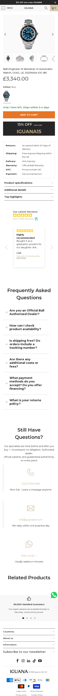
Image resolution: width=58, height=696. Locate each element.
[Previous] (5, 34)
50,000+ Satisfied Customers (29, 604)
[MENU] (1, 8)
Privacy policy (21, 695)
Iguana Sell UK (41, 672)
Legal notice (21, 691)
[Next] (52, 34)
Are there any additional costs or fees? (24, 363)
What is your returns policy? (25, 402)
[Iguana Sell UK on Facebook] (17, 661)
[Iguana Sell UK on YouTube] (40, 661)
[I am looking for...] (46, 8)
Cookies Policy (37, 695)
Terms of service (37, 691)
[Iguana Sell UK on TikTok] (34, 661)
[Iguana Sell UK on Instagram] (23, 661)
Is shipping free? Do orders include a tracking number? (25, 344)
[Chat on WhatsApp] (54, 596)
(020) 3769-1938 (31, 483)
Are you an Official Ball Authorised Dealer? (27, 312)
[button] (7, 247)
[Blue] (7, 96)
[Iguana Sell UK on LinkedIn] (28, 661)
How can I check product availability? (25, 327)
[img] (30, 215)
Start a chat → (29, 555)
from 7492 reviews (23, 218)
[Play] (29, 34)
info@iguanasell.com (30, 519)
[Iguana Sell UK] (29, 8)
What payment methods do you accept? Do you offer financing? (26, 383)
